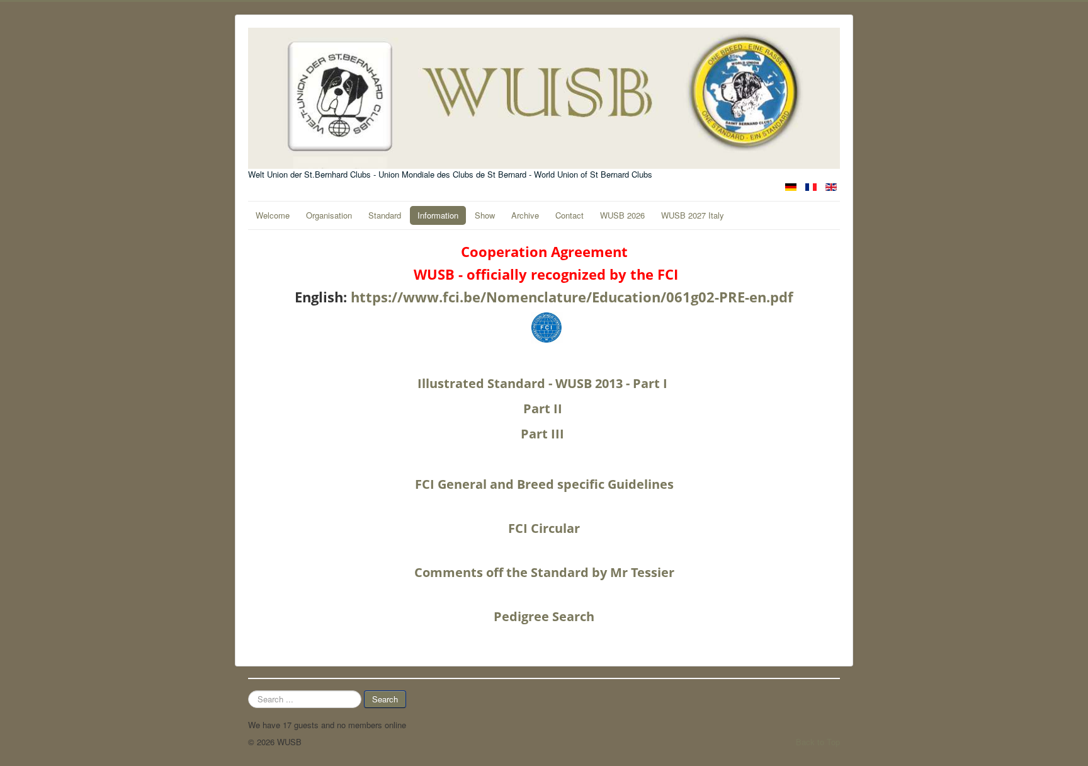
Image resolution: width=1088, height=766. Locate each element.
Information (437, 215)
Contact (569, 215)
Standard (384, 215)
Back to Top (818, 742)
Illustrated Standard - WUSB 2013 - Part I (544, 383)
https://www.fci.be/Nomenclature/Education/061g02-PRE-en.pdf (572, 296)
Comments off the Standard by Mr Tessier (544, 572)
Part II (544, 408)
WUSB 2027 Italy (692, 215)
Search (385, 699)
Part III (544, 433)
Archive (525, 215)
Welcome (273, 215)
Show (485, 215)
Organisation (329, 215)
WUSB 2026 (622, 215)
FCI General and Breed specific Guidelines (544, 484)
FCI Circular (544, 528)
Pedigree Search (544, 616)
